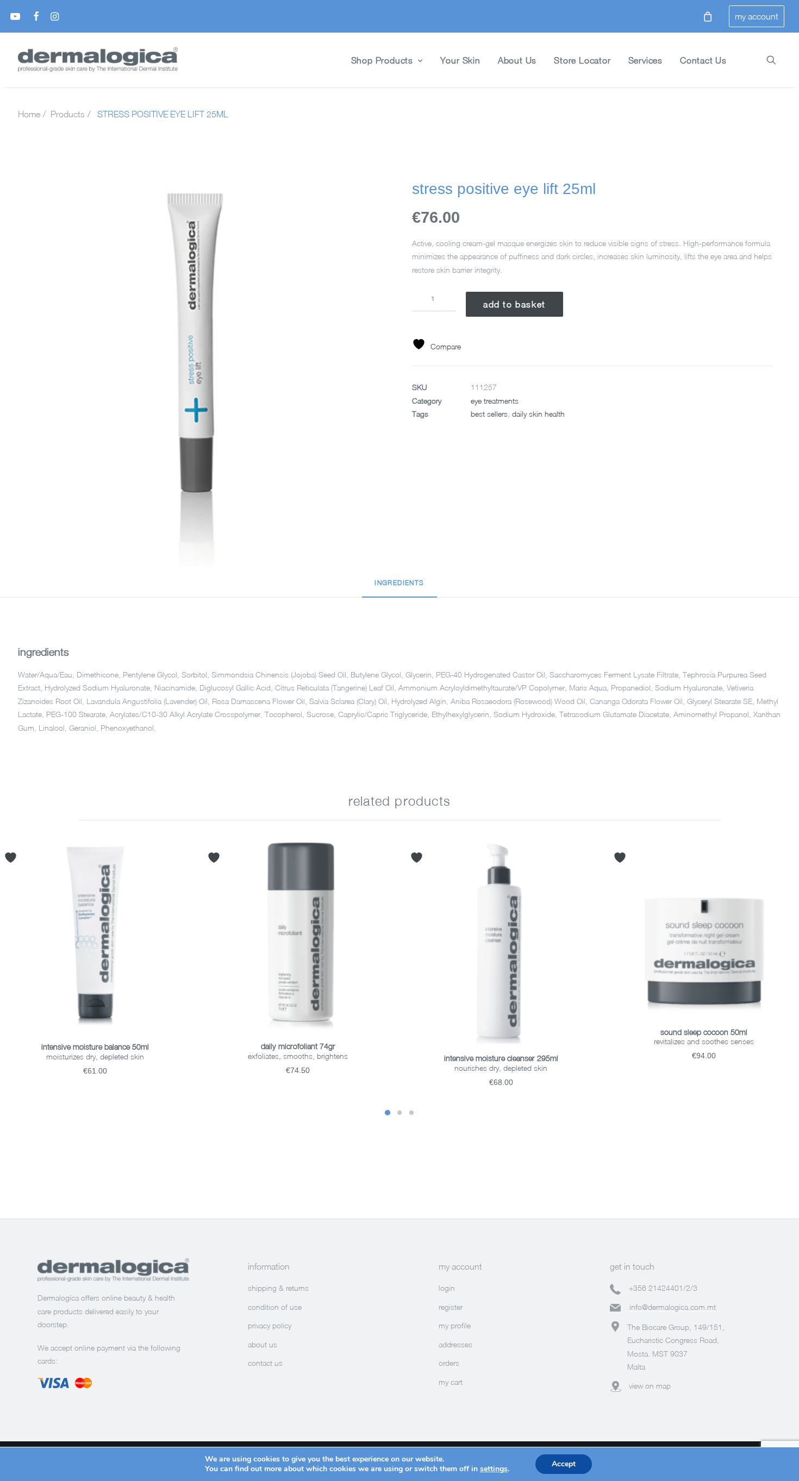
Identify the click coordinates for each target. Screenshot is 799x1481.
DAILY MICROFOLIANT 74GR (298, 1046)
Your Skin (460, 60)
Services (645, 60)
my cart (451, 1381)
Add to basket (514, 304)
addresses (455, 1344)
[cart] (705, 16)
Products (68, 114)
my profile (455, 1325)
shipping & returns (278, 1287)
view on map (650, 1385)
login (447, 1287)
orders (449, 1362)
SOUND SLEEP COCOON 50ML (703, 1032)
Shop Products (382, 60)
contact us (265, 1362)
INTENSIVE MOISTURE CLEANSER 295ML (501, 1058)
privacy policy (269, 1325)
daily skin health (538, 413)
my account (756, 16)
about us (262, 1344)
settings (494, 1469)
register (451, 1306)
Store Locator (582, 60)
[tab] (399, 588)
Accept (564, 1464)
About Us (517, 60)
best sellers (489, 413)
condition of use (275, 1306)
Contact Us (703, 60)
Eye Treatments (495, 400)
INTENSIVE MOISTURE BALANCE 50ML (95, 1046)
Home (29, 114)
